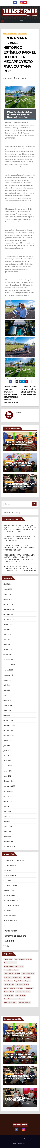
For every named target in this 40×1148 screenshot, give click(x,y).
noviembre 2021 (9, 847)
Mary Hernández (20, 995)
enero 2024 (7, 715)
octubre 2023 (8, 730)
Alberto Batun (8, 959)
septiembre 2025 (9, 619)
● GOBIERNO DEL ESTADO (10, 33)
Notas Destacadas (10, 916)
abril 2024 (7, 700)
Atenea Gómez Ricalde (11, 970)
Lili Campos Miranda (22, 984)
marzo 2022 (7, 826)
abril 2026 (7, 584)
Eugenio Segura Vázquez (22, 981)
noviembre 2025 (9, 609)
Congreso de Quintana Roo (12, 977)
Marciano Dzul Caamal (23, 991)
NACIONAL (7, 911)
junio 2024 (7, 690)
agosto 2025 (7, 624)
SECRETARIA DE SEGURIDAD (14, 936)
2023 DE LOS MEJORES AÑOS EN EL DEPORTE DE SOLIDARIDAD (28, 390)
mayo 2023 (7, 756)
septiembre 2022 (9, 796)
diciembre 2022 (8, 781)
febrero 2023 (7, 771)
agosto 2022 (7, 801)
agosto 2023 (7, 740)
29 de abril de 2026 (14, 1060)
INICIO (25, 1143)
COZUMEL (7, 880)
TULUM (6, 946)
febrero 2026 (7, 594)
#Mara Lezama (21, 78)
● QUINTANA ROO (22, 33)
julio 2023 (6, 746)
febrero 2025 (7, 655)
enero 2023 (7, 776)
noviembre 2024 (9, 665)
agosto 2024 (7, 680)
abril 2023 (7, 761)
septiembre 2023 (9, 735)
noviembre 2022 (9, 786)
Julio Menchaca (9, 984)
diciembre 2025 (8, 604)
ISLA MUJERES (19, 439)
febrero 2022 (7, 831)
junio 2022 (7, 811)
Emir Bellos (26, 977)
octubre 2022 (8, 791)
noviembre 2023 (9, 725)
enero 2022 (7, 836)
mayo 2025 (7, 639)
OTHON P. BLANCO (10, 921)
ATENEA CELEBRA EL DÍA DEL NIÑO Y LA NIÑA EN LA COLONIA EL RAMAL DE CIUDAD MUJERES (19, 539)
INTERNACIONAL (10, 890)
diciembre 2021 (8, 841)
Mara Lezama (29, 988)
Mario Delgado (8, 995)
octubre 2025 (8, 614)
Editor (19, 412)
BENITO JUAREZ (9, 875)
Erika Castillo (8, 981)
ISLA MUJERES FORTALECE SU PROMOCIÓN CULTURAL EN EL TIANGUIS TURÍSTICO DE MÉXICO (19, 548)
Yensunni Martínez (24, 1002)
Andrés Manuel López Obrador (13, 966)
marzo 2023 (7, 766)
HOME (20, 1143)
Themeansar (34, 1139)
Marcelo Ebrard (9, 991)
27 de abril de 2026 (14, 1103)
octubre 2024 (8, 670)
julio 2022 (6, 806)
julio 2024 (6, 685)
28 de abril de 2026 (14, 1082)
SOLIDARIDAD (8, 941)
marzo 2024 (7, 705)
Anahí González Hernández (23, 959)
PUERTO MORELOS (11, 931)
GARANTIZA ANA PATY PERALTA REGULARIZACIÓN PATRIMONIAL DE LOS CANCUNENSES (12, 394)
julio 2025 (6, 629)
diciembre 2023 (8, 720)
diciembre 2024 (8, 660)
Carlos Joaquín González (12, 973)
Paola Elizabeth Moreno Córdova (14, 999)
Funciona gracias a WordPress (11, 1139)
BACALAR (7, 870)
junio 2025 (7, 634)
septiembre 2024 (9, 675)
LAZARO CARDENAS (11, 906)
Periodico (6, 926)
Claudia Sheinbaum (28, 973)
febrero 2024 (7, 710)
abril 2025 (7, 645)
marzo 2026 (7, 589)
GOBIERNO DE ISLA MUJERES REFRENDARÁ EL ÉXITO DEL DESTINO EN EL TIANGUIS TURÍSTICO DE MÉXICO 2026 (19, 568)
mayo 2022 (7, 816)
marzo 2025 (7, 650)
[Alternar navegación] (21, 21)
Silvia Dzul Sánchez (10, 1002)
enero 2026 (7, 599)
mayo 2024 (7, 695)
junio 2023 (7, 751)
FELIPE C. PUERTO (10, 885)
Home (14, 1143)
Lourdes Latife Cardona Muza (13, 988)
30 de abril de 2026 (14, 1038)
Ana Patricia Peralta (10, 963)
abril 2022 (7, 821)
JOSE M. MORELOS (10, 900)
